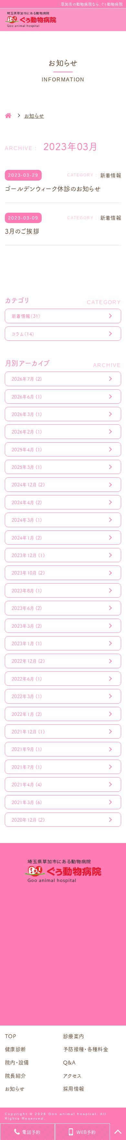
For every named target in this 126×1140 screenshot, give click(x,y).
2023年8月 (27, 590)
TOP (10, 1035)
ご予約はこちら (63, 1001)
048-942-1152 (68, 924)
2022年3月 (27, 696)
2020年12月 (28, 819)
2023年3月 (27, 626)
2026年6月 (27, 396)
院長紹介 (15, 1075)
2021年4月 (27, 784)
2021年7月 (27, 767)
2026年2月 (27, 431)
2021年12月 (28, 731)
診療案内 (73, 1035)
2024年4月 (27, 502)
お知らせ (15, 1088)
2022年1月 (27, 714)
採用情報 (73, 1088)
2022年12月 (28, 661)
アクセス (72, 1075)
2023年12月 (28, 555)
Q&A (69, 1062)
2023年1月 (27, 643)
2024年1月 (27, 537)
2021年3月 (27, 802)
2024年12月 (28, 484)
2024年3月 (27, 520)
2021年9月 (27, 749)
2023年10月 (28, 572)
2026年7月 (27, 378)
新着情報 (26, 316)
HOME (8, 115)
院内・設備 (17, 1062)
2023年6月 (27, 608)
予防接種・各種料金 (85, 1048)
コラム (23, 333)
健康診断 (15, 1048)
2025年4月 (27, 449)
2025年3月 (27, 467)
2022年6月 (27, 678)
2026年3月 (27, 414)
